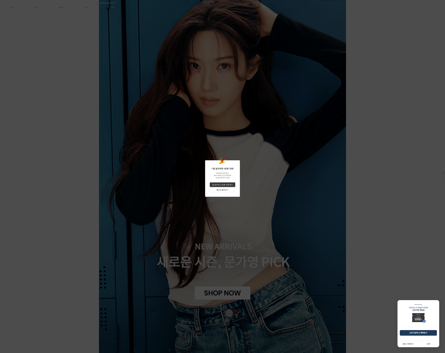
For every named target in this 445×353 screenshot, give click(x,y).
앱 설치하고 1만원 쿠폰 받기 (222, 185)
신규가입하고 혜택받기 (418, 333)
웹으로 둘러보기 (222, 190)
